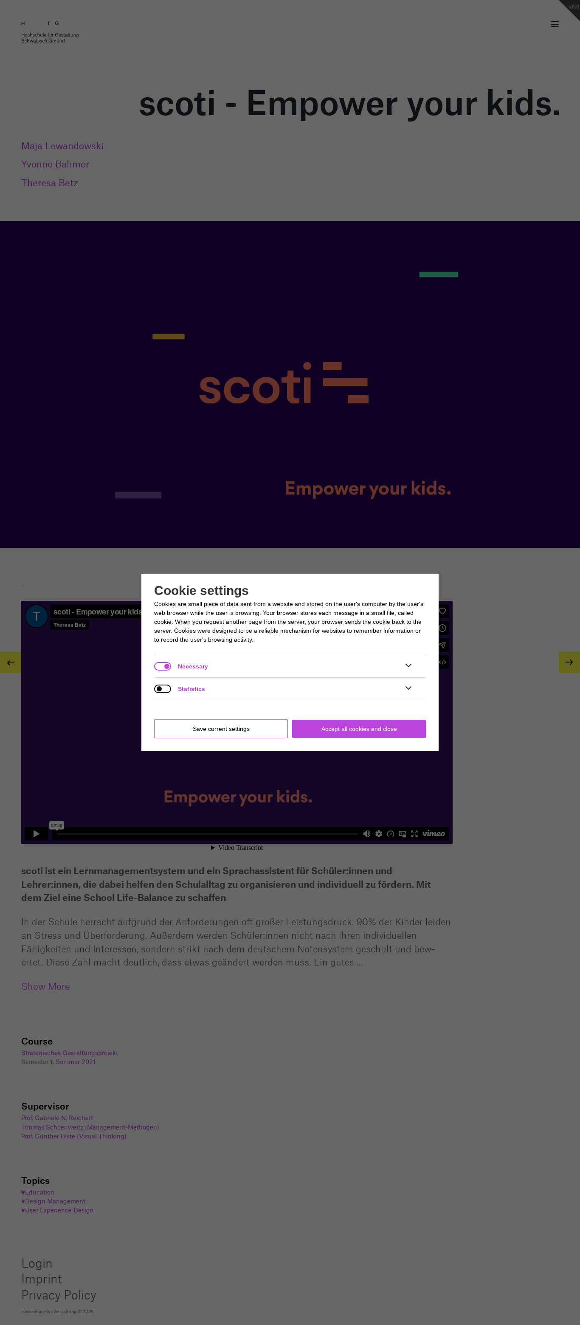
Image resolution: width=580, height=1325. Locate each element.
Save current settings (221, 728)
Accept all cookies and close (359, 728)
